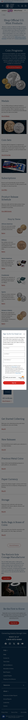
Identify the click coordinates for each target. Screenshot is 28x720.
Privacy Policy (18, 373)
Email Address (7, 359)
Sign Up (14, 383)
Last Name (6, 354)
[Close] (24, 334)
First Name (6, 348)
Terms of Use (14, 366)
